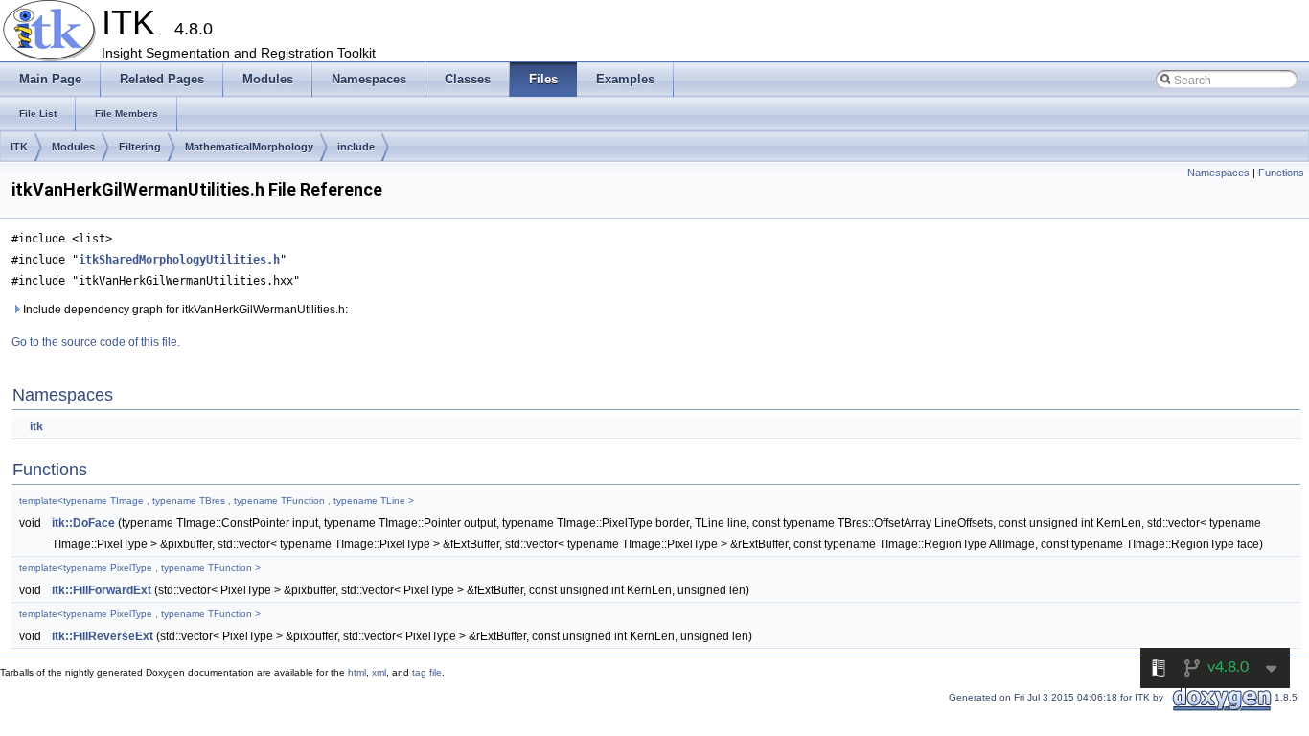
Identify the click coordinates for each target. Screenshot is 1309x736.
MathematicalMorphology (249, 146)
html (357, 672)
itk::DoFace (83, 523)
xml (379, 672)
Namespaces (1218, 172)
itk (36, 426)
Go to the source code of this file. (95, 342)
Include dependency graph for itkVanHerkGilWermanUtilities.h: (184, 309)
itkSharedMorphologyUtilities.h (179, 259)
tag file (427, 672)
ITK (19, 146)
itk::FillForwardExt (101, 590)
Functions (1281, 172)
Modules (73, 146)
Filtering (140, 146)
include (356, 146)
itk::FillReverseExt (102, 636)
